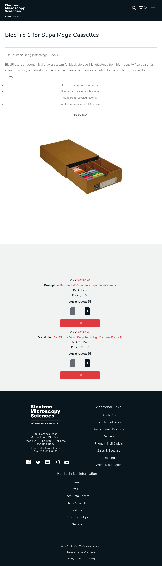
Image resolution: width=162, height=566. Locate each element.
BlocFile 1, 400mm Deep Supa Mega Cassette (88, 285)
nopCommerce (87, 552)
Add (80, 323)
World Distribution (109, 465)
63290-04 (84, 332)
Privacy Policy (74, 559)
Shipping (108, 458)
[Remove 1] (72, 311)
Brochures (109, 415)
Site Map (91, 559)
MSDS (77, 489)
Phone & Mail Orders (108, 443)
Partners (108, 436)
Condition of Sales (108, 422)
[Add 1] (87, 311)
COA (77, 482)
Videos (77, 510)
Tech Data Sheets (77, 496)
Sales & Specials (108, 450)
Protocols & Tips (77, 517)
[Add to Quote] (89, 302)
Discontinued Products (108, 429)
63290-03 (84, 280)
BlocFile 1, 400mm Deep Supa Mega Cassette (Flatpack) (88, 337)
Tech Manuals (77, 503)
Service (77, 524)
